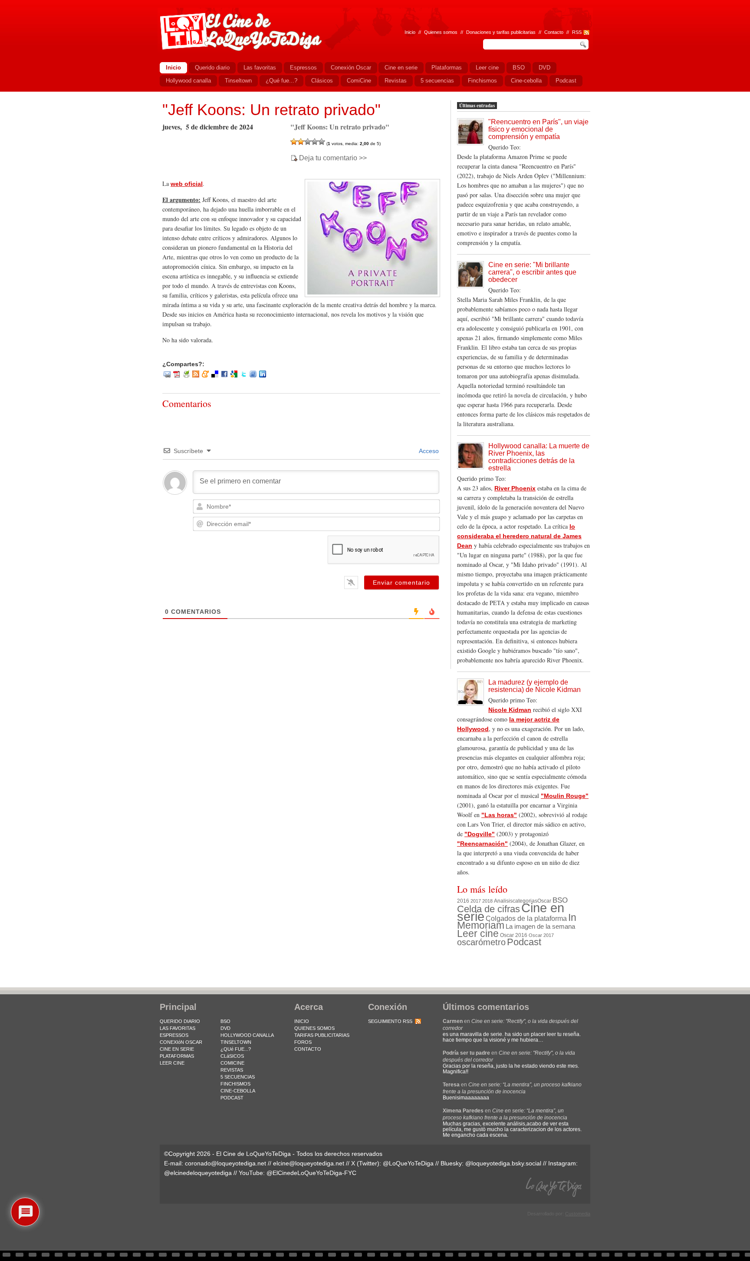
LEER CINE (172, 1063)
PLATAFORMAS (177, 1056)
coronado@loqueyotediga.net (225, 1163)
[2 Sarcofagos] (300, 141)
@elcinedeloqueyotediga (198, 1172)
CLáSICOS (232, 1056)
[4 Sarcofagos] (314, 141)
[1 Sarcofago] (293, 141)
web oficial (187, 183)
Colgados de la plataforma (526, 918)
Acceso (428, 450)
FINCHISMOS (235, 1083)
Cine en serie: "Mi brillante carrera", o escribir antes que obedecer (532, 272)
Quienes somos (440, 32)
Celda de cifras (488, 909)
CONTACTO (307, 1049)
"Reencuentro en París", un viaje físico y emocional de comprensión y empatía (538, 129)
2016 (463, 901)
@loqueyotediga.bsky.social (503, 1163)
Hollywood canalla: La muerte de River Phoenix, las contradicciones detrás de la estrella (538, 457)
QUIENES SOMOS (314, 1028)
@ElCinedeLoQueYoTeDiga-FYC (311, 1172)
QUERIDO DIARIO (180, 1021)
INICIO (301, 1021)
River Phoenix (515, 488)
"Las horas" (499, 814)
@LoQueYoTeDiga (408, 1163)
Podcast (524, 942)
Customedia (577, 1213)
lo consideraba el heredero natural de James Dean (519, 536)
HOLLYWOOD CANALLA (247, 1035)
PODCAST (231, 1097)
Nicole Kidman (509, 709)
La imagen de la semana (540, 926)
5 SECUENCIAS (237, 1076)
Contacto (553, 32)
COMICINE (232, 1063)
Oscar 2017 (541, 935)
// (567, 32)
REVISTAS (231, 1069)
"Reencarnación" (482, 843)
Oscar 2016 (513, 935)
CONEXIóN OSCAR (181, 1042)
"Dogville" (479, 834)
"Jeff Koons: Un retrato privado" (271, 110)
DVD (225, 1028)
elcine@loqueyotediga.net (308, 1163)
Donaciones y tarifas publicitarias (501, 32)
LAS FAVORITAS (177, 1028)
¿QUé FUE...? (235, 1049)
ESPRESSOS (174, 1035)
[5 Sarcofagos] (321, 141)
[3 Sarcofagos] (307, 141)
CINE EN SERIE (177, 1049)
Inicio (410, 32)
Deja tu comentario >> (333, 158)
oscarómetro (481, 942)
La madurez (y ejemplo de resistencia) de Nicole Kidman (534, 685)
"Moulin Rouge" (565, 795)
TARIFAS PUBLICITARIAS (321, 1035)
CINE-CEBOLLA (237, 1090)
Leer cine (478, 933)
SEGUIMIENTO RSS (390, 1021)
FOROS (303, 1042)
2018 (487, 901)
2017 (475, 901)
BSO (560, 900)
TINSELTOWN (235, 1042)
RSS (577, 32)
